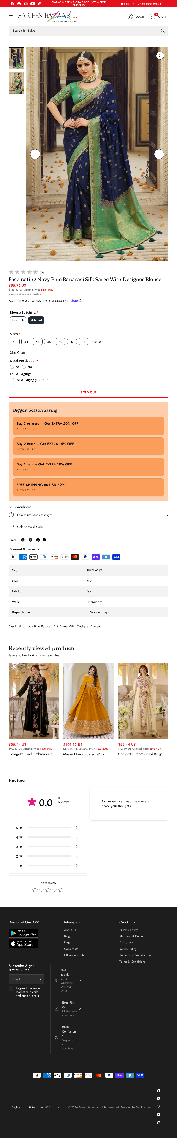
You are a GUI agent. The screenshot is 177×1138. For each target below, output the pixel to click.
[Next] (159, 154)
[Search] (163, 31)
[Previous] (35, 154)
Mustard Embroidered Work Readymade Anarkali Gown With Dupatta (87, 754)
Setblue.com (143, 1107)
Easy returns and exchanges (34, 515)
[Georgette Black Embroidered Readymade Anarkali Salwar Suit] (34, 701)
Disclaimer (126, 942)
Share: (13, 539)
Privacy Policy (128, 930)
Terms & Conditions (132, 961)
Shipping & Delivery (132, 936)
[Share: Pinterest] (38, 540)
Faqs (67, 942)
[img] (23, 273)
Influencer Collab (75, 955)
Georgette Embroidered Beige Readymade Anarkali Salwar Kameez (140, 754)
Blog (67, 936)
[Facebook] (12, 3)
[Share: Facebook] (23, 540)
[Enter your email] (39, 979)
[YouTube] (32, 3)
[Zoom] (160, 56)
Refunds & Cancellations (135, 955)
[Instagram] (25, 3)
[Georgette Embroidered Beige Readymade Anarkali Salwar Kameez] (143, 701)
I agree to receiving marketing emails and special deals (28, 992)
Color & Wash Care (30, 527)
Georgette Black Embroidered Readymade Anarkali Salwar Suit (33, 754)
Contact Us (71, 949)
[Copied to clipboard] (44, 540)
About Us (70, 930)
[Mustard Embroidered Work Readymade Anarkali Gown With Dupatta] (88, 701)
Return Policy (127, 949)
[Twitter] (19, 3)
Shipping (13, 294)
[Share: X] (30, 540)
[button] (48, 827)
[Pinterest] (39, 3)
